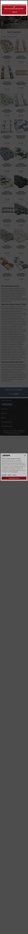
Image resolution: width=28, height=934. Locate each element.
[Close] (25, 2)
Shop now (15, 12)
